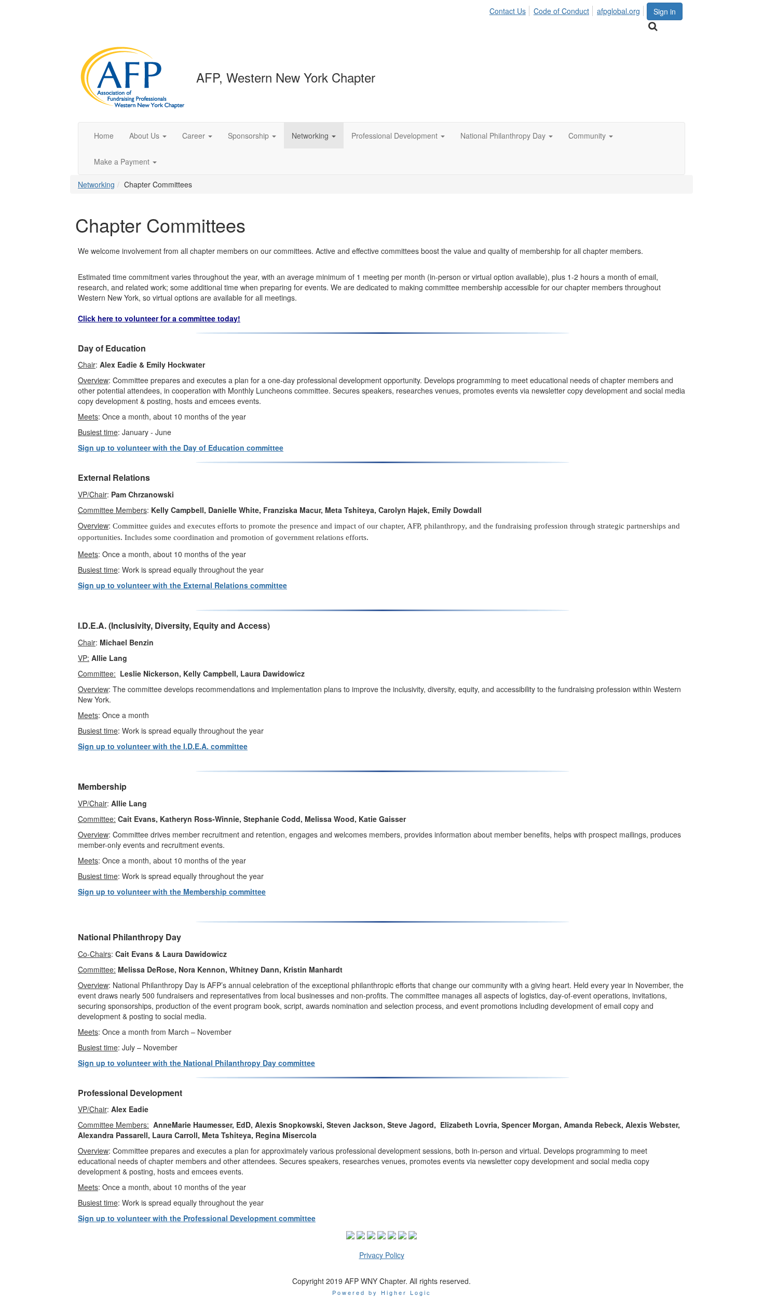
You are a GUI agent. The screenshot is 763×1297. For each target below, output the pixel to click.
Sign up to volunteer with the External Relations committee (182, 585)
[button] (147, 135)
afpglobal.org (618, 11)
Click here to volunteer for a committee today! (159, 318)
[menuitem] (510, 9)
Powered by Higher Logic (381, 1292)
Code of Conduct (561, 11)
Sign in (664, 11)
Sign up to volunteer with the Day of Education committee (180, 447)
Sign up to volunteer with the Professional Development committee (197, 1218)
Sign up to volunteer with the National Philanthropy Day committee (196, 1063)
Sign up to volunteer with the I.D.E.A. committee (163, 746)
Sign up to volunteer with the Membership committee (172, 891)
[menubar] (567, 9)
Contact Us (507, 11)
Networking (96, 184)
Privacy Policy (381, 1255)
